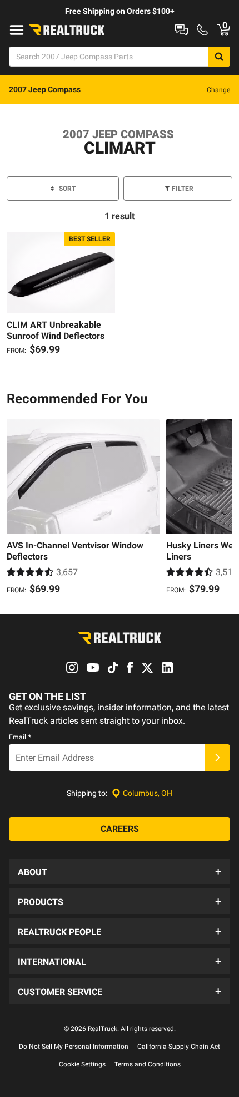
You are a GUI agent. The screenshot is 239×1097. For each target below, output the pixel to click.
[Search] (219, 57)
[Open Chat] (181, 29)
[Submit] (217, 757)
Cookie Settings (82, 1064)
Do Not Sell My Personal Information (73, 1046)
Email (20, 737)
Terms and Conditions (147, 1064)
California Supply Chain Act (178, 1046)
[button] (119, 871)
